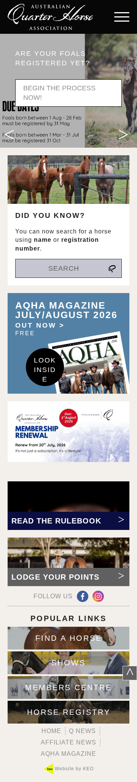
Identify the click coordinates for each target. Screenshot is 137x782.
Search (63, 268)
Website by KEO (73, 768)
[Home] (50, 17)
